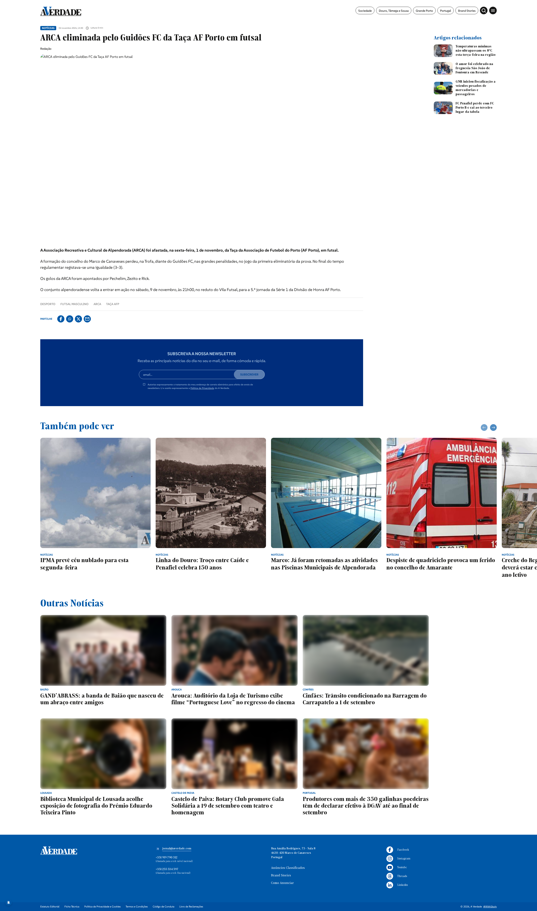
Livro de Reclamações (191, 906)
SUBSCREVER (249, 374)
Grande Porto (424, 11)
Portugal (445, 11)
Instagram (403, 858)
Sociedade (365, 11)
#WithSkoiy (490, 906)
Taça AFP (112, 304)
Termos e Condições (137, 906)
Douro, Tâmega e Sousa (394, 11)
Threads (402, 876)
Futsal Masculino (74, 304)
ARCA (97, 304)
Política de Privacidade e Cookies (102, 906)
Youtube (402, 867)
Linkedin (402, 885)
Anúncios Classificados (288, 868)
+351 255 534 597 (167, 869)
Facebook (403, 850)
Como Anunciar (282, 883)
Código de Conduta (163, 906)
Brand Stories (467, 11)
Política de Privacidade (202, 388)
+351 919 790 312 (166, 857)
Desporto (47, 304)
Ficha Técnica (71, 906)
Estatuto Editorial (49, 906)
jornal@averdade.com (176, 848)
